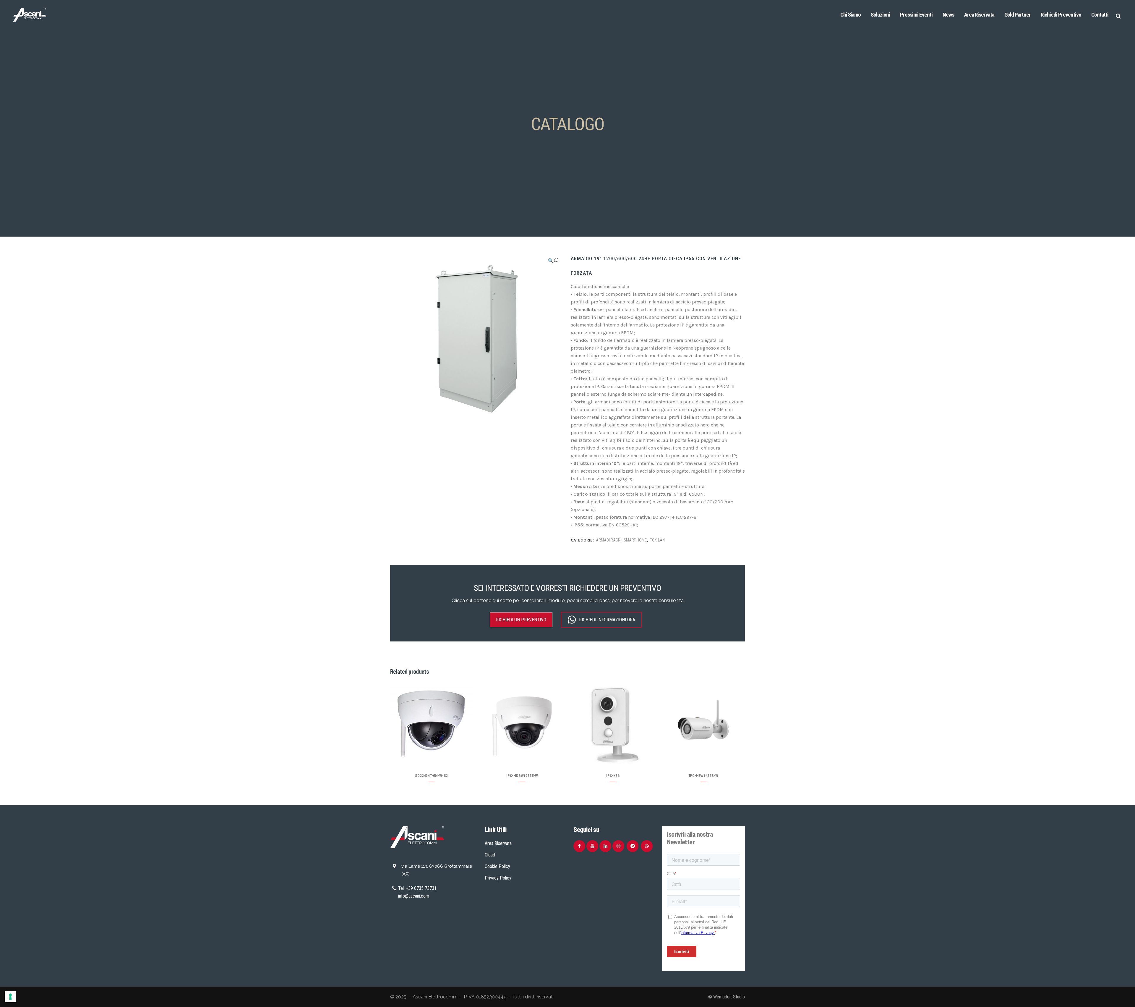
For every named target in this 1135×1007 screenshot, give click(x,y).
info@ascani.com (413, 896)
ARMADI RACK (608, 540)
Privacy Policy (498, 878)
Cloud (490, 855)
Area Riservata (498, 843)
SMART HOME (635, 540)
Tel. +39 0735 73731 (417, 888)
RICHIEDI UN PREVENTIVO (521, 620)
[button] (553, 260)
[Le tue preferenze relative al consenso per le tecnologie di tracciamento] (10, 996)
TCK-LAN (657, 540)
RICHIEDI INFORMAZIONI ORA (607, 620)
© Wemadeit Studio (726, 997)
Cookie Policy (497, 866)
